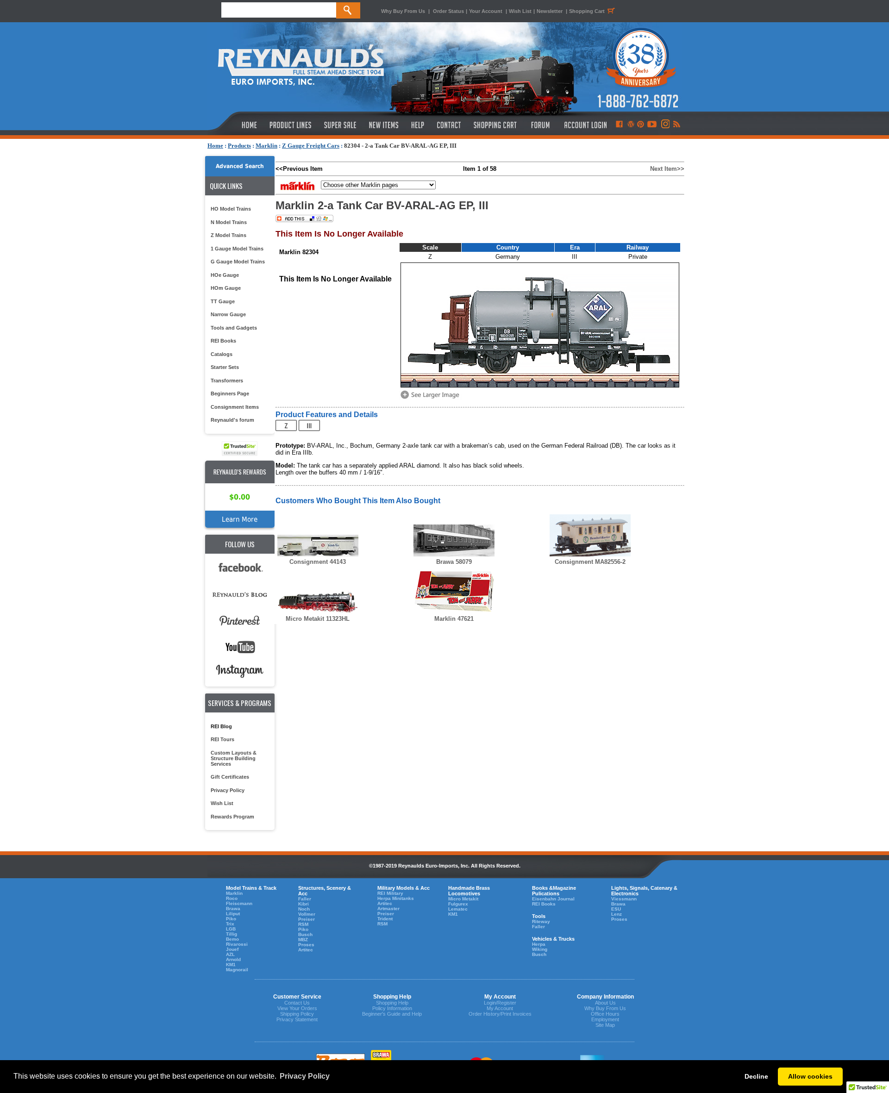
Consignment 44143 (317, 561)
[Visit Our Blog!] (631, 125)
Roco (232, 898)
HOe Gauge (225, 275)
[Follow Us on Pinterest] (640, 125)
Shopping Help (392, 1003)
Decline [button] (756, 1076)
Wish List (520, 11)
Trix (230, 923)
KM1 (231, 964)
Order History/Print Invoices (500, 1014)
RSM (303, 924)
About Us (605, 1003)
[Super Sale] (340, 125)
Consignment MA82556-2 (590, 561)
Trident (385, 918)
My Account (500, 1008)
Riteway (541, 921)
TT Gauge (223, 301)
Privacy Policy (227, 790)
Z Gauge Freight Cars (310, 145)
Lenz (616, 914)
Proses (306, 944)
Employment (605, 1019)
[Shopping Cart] (495, 125)
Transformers (227, 380)
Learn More (239, 519)
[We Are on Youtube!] (651, 125)
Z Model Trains (228, 235)
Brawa (233, 908)
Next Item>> (667, 168)
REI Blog (221, 726)
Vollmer (306, 914)
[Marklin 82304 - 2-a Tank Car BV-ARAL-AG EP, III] (431, 397)
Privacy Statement (297, 1019)
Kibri (303, 903)
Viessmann (624, 898)
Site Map (605, 1025)
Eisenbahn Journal (553, 898)
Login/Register (500, 1003)
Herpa (538, 944)
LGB (231, 928)
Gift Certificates (230, 777)
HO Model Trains (231, 209)
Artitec (305, 949)
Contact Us (297, 1003)
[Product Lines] (291, 125)
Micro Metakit (463, 898)
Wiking (539, 949)
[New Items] (384, 125)
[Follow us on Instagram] (664, 125)
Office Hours (605, 1014)
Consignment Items (235, 407)
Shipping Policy (297, 1014)
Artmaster (388, 908)
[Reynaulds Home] (235, 125)
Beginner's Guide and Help (392, 1014)
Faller (304, 898)
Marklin (266, 145)
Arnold (233, 959)
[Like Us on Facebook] (619, 125)
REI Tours (222, 739)
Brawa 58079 (454, 561)
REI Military (390, 893)
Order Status (448, 11)
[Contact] (449, 125)
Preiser (306, 919)
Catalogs (221, 354)
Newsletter (550, 11)
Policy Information (392, 1008)
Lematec (458, 909)
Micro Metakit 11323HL (318, 618)
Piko (231, 918)
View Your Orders (297, 1008)
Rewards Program (232, 816)
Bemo (232, 939)
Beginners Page (230, 393)
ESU (616, 909)
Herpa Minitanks (395, 898)
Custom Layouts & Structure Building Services (234, 758)
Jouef (232, 949)
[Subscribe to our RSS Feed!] (676, 125)
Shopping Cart (587, 11)
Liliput (233, 913)
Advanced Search (240, 166)
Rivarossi (237, 944)
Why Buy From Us (403, 11)
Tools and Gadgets (234, 328)
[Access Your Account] (584, 125)
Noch (304, 909)
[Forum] (540, 125)
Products (239, 145)
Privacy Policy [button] (305, 1076)
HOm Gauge (226, 288)
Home (215, 145)
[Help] (419, 125)
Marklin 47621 (454, 618)
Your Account (486, 11)
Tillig (231, 934)
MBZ (303, 939)
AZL (230, 954)
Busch (305, 934)
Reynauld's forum (232, 420)
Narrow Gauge (228, 314)
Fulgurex (458, 903)
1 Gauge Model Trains (237, 248)
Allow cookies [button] (810, 1076)
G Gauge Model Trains (238, 261)
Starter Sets (225, 367)
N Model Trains (229, 222)
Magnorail (237, 969)
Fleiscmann (239, 903)
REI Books (223, 341)
